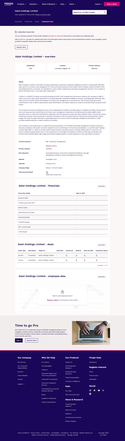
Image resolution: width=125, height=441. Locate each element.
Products (20, 4)
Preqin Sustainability (72, 377)
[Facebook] (94, 391)
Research (68, 413)
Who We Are (22, 362)
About (71, 4)
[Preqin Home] (8, 4)
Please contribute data (42, 14)
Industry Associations (49, 402)
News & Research (48, 4)
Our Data (68, 391)
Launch (97, 4)
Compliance (65, 433)
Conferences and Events (73, 417)
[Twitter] (103, 391)
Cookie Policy (45, 433)
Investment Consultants (50, 379)
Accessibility (55, 433)
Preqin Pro (22, 39)
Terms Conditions (23, 433)
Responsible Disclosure (58, 435)
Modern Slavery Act (86, 433)
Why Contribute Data (72, 394)
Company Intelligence (72, 381)
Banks (43, 394)
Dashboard (93, 362)
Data (62, 4)
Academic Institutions (49, 398)
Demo (91, 372)
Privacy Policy (35, 433)
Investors (45, 370)
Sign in (18, 340)
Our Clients (45, 362)
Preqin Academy (70, 421)
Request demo (21, 47)
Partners (20, 372)
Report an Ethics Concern (40, 435)
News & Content (70, 410)
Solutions (33, 4)
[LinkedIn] (90, 394)
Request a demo (51, 146)
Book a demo (112, 4)
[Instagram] (90, 391)
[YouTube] (99, 391)
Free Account (93, 375)
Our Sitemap (74, 433)
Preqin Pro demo (55, 36)
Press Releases (22, 375)
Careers (20, 379)
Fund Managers (47, 366)
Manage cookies (73, 435)
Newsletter (93, 379)
